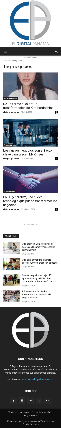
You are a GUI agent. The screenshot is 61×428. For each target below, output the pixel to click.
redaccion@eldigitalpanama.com (37, 379)
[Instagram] (22, 400)
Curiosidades (9, 192)
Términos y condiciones (18, 412)
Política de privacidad (41, 412)
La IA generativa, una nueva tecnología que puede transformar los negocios (30, 201)
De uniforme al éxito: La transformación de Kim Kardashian (28, 106)
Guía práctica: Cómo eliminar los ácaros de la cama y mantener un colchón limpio (38, 247)
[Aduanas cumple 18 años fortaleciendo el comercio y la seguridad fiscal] (11, 296)
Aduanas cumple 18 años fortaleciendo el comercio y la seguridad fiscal (36, 294)
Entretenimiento (10, 98)
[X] (39, 401)
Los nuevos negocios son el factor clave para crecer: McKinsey (28, 152)
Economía (8, 145)
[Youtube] (47, 401)
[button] (5, 51)
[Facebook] (13, 401)
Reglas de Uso (30, 415)
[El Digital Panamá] (30, 23)
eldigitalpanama (11, 112)
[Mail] (30, 401)
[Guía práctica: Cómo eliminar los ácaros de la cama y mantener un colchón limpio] (11, 248)
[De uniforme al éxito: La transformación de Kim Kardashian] (30, 86)
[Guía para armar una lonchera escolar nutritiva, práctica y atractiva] (11, 264)
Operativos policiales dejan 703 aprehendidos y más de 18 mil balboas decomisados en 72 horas (39, 278)
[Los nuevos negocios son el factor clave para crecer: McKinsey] (30, 133)
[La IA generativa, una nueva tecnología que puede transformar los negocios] (30, 179)
